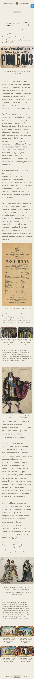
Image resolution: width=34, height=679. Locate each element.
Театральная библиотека (25, 3)
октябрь (16, 12)
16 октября (25, 12)
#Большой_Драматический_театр (13, 29)
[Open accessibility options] (32, 6)
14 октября (9, 12)
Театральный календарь (9, 3)
